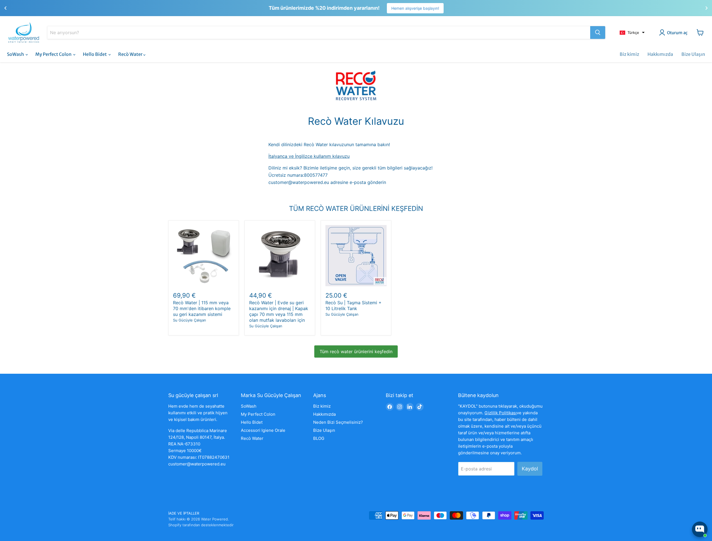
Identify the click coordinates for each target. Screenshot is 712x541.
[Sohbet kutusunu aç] (700, 529)
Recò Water (130, 54)
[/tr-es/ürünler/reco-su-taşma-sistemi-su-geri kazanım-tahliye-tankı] (356, 255)
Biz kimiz (629, 54)
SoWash (16, 54)
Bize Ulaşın (693, 54)
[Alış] (597, 32)
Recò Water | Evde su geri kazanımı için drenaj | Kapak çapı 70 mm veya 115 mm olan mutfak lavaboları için (278, 311)
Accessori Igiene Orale (263, 430)
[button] (632, 33)
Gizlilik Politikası (500, 412)
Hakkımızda (660, 54)
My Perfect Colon (53, 54)
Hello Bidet (95, 54)
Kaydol (530, 469)
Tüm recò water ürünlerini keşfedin (356, 351)
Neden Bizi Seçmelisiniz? (338, 422)
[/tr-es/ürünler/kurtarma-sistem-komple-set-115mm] (203, 255)
